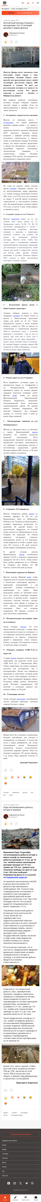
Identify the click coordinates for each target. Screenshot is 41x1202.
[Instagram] (14, 1183)
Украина (14, 1113)
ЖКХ (32, 792)
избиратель (15, 792)
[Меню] (38, 3)
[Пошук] (33, 3)
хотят (14, 395)
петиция (13, 188)
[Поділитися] (11, 42)
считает (23, 627)
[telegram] (26, 1183)
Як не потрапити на (25, 13)
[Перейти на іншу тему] (28, 3)
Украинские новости (16, 877)
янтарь (5, 1115)
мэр (4, 795)
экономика (24, 1113)
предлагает (21, 699)
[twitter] (20, 1183)
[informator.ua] (5, 3)
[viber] (32, 1183)
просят (35, 432)
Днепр (11, 795)
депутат (25, 792)
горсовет (6, 792)
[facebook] (8, 1183)
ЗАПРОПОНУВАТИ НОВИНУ (20, 1134)
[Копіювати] (16, 42)
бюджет (5, 1113)
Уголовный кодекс (17, 1115)
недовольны (8, 122)
